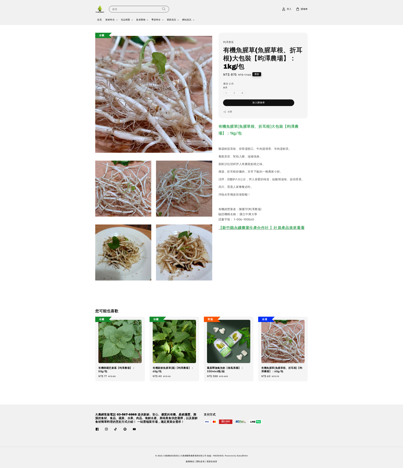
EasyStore (242, 455)
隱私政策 (200, 461)
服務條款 (190, 461)
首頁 (99, 19)
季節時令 (156, 19)
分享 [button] (230, 111)
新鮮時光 (110, 19)
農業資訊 (171, 19)
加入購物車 (258, 102)
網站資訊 (186, 19)
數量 (225, 88)
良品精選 (125, 19)
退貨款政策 (212, 461)
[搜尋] (164, 9)
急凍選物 (140, 19)
